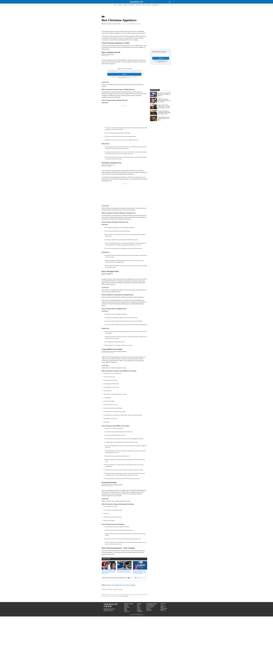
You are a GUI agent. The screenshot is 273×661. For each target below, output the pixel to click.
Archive (138, 608)
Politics (125, 610)
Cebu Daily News (164, 608)
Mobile (138, 605)
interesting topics (117, 585)
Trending (132, 585)
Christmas (108, 585)
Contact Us (139, 609)
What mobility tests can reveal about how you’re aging (163, 118)
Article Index (148, 610)
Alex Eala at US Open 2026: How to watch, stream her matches (164, 94)
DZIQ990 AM (163, 609)
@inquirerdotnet (116, 23)
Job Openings (139, 611)
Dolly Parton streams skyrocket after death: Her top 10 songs (164, 100)
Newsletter (139, 610)
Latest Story (126, 585)
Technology (126, 606)
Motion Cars (163, 610)
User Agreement (149, 607)
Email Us (139, 607)
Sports (125, 608)
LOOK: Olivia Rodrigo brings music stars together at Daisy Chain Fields (108, 572)
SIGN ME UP (124, 74)
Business (126, 605)
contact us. (120, 589)
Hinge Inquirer (163, 606)
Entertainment (127, 607)
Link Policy (148, 608)
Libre (162, 605)
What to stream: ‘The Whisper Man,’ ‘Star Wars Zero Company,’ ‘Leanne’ (164, 106)
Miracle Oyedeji (107, 23)
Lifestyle (125, 609)
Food (103, 16)
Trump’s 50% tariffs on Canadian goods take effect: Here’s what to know (164, 112)
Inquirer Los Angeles (125, 23)
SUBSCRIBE (160, 58)
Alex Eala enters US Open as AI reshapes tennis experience (124, 571)
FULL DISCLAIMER (124, 596)
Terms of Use (129, 76)
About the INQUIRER (150, 606)
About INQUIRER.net (150, 605)
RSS (138, 606)
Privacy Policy (127, 77)
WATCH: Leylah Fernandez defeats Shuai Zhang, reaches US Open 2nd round (139, 572)
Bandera (162, 607)
